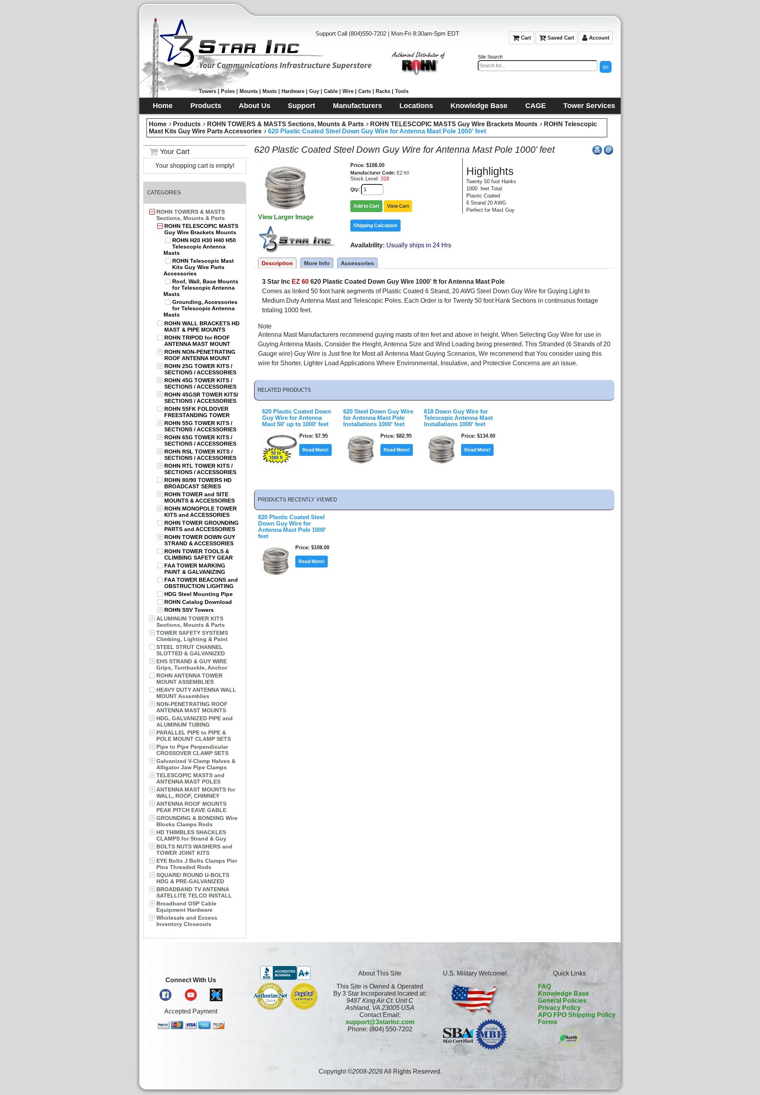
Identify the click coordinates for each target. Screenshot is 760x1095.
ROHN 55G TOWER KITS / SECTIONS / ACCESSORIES (200, 426)
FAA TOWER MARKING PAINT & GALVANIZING (194, 568)
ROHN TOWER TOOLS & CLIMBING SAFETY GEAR (198, 554)
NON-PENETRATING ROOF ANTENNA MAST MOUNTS (192, 707)
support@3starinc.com (380, 1022)
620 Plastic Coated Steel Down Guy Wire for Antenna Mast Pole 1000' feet (377, 131)
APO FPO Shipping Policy (577, 1014)
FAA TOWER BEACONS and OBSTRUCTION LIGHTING (201, 583)
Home (158, 124)
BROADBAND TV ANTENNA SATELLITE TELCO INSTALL (194, 892)
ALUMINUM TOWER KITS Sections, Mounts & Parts (190, 621)
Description (277, 263)
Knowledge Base (563, 993)
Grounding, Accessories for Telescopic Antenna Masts (200, 308)
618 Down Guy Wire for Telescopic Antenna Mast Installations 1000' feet (458, 417)
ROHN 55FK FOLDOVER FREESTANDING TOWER (197, 412)
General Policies (562, 1000)
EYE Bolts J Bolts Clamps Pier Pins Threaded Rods (196, 864)
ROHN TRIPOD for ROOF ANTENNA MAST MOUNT (197, 340)
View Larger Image (286, 217)
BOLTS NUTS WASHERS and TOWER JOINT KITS (194, 849)
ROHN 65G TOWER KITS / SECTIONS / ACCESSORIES (200, 440)
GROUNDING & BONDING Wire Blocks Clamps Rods (197, 821)
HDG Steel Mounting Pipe (198, 594)
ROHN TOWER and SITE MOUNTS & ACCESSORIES (199, 497)
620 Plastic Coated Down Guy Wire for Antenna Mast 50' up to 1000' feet (296, 417)
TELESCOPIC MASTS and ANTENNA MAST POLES (190, 778)
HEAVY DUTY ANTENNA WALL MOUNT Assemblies (196, 693)
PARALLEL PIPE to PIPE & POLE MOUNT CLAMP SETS (193, 735)
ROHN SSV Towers (189, 610)
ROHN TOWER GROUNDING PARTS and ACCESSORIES (201, 526)
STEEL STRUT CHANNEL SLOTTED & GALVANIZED (190, 650)
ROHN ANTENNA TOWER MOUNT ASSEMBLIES (189, 678)
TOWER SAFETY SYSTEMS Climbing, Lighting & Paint (192, 636)
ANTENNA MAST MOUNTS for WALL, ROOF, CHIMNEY (195, 792)
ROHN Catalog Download (198, 602)
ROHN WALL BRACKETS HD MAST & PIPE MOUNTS (201, 326)
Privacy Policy (559, 1007)
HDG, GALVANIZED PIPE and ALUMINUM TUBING (194, 721)
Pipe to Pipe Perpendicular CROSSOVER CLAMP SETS (192, 750)
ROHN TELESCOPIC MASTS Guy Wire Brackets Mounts (454, 124)
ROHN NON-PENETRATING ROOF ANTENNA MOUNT (200, 355)
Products (187, 124)
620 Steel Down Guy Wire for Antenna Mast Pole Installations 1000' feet (378, 417)
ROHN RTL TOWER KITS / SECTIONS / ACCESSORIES (200, 469)
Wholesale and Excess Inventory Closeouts (186, 921)
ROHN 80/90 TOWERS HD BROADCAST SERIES (198, 483)
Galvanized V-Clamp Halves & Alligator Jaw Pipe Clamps (196, 764)
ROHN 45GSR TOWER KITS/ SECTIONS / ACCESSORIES (201, 397)
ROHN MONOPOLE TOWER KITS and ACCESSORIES (200, 511)
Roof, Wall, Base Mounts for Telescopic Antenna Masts (200, 287)
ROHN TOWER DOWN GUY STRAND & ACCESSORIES (199, 540)
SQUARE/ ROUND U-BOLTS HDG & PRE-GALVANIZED (192, 878)
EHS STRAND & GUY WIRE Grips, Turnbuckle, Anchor (191, 664)
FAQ (544, 986)
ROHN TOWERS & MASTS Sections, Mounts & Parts (285, 124)
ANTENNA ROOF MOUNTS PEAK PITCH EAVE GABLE (191, 807)
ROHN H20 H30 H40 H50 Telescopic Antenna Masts (199, 246)
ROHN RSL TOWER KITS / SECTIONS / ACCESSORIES (200, 454)
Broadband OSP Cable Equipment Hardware (186, 906)
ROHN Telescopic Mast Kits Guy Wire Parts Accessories (198, 267)
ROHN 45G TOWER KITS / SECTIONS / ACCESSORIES (200, 383)
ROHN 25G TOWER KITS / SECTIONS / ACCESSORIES (200, 369)
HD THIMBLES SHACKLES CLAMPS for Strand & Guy (191, 835)
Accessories (357, 263)
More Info (317, 263)
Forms (547, 1022)
